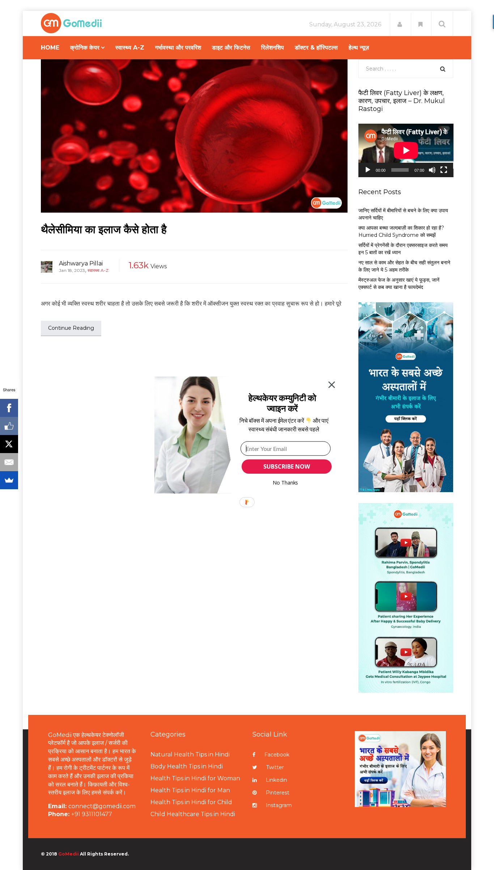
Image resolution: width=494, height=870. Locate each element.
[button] (282, 403)
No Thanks (285, 482)
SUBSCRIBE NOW (286, 466)
